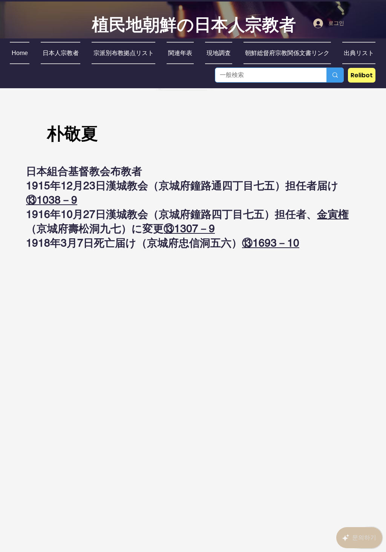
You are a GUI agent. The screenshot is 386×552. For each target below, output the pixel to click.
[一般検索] (334, 75)
